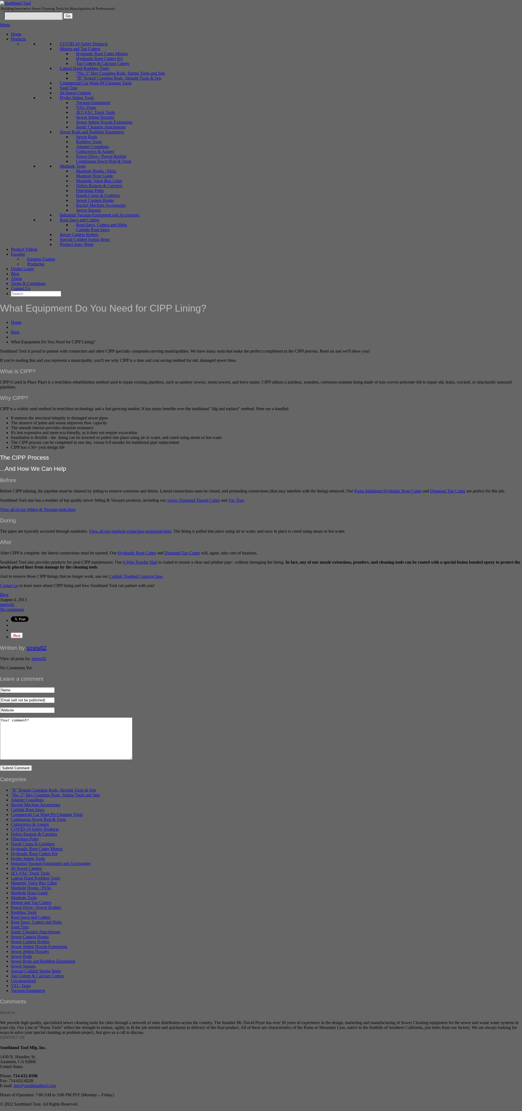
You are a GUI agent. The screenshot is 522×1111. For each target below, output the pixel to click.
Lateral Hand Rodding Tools (84, 68)
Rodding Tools (89, 141)
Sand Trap (68, 88)
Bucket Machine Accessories (101, 205)
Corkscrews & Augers (95, 151)
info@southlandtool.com (35, 1085)
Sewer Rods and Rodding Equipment (92, 132)
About (16, 278)
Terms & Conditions (28, 283)
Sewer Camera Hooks (95, 200)
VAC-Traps (86, 107)
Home (16, 34)
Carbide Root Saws (93, 229)
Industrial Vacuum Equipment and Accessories (99, 215)
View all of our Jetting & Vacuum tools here (37, 509)
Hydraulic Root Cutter (137, 553)
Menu (5, 25)
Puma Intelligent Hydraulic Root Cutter (388, 491)
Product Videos (24, 249)
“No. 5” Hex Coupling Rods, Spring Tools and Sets (120, 73)
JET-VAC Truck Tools (95, 112)
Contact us (9, 585)
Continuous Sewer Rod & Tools (103, 161)
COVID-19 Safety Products (84, 44)
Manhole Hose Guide (94, 176)
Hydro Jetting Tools (77, 97)
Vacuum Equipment (93, 102)
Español (18, 254)
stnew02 (7, 604)
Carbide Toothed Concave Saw (136, 576)
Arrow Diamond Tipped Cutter (193, 500)
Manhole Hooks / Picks (96, 171)
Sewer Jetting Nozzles (95, 117)
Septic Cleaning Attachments (101, 127)
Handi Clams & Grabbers (33, 844)
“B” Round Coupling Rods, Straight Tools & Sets (118, 78)
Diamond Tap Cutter (447, 491)
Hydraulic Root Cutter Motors (102, 53)
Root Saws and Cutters (79, 220)
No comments (12, 609)
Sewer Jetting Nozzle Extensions (104, 122)
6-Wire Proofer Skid (140, 562)
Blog (15, 273)
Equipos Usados (41, 259)
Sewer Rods (86, 136)
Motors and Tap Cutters (80, 48)
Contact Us (20, 288)
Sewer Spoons (88, 210)
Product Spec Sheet (76, 244)
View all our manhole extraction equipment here (130, 531)
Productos (35, 264)
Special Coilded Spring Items (85, 239)
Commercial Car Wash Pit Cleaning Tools (96, 83)
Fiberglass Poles (90, 190)
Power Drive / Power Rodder (101, 156)
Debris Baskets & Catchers (99, 185)
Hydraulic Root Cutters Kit (99, 58)
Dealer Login (22, 268)
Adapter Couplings (92, 146)
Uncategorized (23, 980)
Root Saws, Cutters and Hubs (101, 224)
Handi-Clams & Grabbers (98, 195)
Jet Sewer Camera (75, 92)
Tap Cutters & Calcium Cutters (102, 63)
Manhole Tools (73, 166)
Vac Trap (236, 500)
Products (18, 39)
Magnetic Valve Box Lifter (99, 180)
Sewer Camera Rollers (79, 234)
